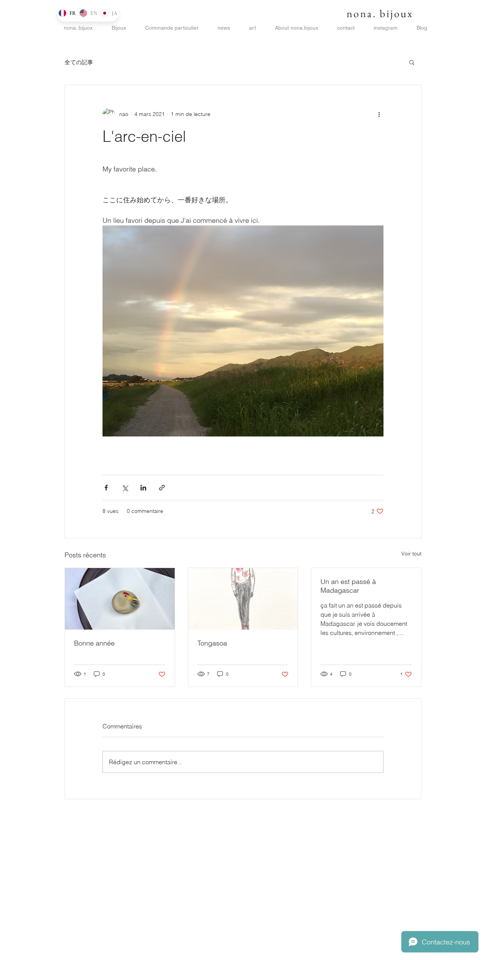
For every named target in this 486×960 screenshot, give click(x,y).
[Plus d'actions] (378, 114)
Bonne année (94, 643)
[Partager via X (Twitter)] (124, 487)
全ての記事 (79, 62)
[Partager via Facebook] (106, 487)
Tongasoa (212, 643)
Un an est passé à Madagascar (348, 586)
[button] (411, 62)
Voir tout (411, 553)
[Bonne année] (120, 599)
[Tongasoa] (243, 599)
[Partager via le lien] (162, 487)
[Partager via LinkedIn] (143, 487)
